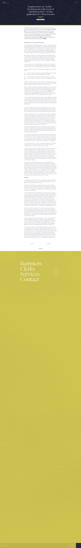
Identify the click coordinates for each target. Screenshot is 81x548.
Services (30, 274)
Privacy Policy (2, 545)
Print (48, 243)
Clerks (27, 268)
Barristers (30, 263)
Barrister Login (56, 275)
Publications (56, 273)
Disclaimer (7, 545)
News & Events (56, 271)
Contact (29, 279)
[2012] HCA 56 (52, 100)
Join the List (56, 269)
